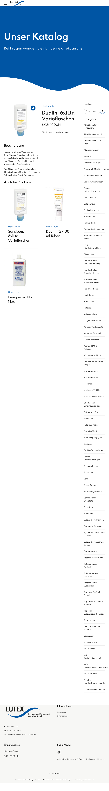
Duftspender (89, 204)
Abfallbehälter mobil (93, 134)
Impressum (61, 712)
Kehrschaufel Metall (92, 333)
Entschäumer (89, 216)
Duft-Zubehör (90, 197)
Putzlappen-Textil (91, 412)
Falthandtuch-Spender (94, 229)
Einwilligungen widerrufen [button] (84, 780)
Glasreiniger (89, 254)
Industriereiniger (91, 314)
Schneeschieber (91, 466)
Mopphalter (89, 383)
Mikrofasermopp (91, 371)
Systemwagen (90, 551)
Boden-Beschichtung (93, 175)
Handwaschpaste (91, 288)
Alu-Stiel (87, 156)
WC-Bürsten (89, 648)
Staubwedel (89, 513)
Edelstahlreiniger (91, 210)
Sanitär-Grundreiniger (93, 450)
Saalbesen (88, 444)
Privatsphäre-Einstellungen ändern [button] (27, 780)
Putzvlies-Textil (90, 431)
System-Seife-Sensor (93, 526)
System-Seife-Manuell (94, 520)
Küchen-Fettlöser (91, 339)
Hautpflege (89, 295)
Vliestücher (89, 636)
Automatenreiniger (92, 162)
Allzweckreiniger (91, 150)
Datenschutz (62, 716)
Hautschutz (48, 106)
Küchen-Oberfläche (92, 355)
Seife (86, 478)
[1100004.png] (59, 204)
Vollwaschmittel (91, 642)
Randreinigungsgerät (93, 437)
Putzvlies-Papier (91, 425)
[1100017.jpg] (21, 204)
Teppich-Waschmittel (93, 557)
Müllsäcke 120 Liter (92, 390)
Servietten (88, 507)
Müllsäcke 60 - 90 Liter (94, 396)
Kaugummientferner (92, 320)
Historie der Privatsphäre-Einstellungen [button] (57, 780)
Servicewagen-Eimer (93, 491)
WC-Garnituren (91, 673)
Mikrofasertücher (91, 377)
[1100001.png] (21, 270)
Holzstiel (87, 307)
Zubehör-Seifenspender (94, 689)
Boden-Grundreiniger (93, 181)
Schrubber (88, 472)
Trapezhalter (89, 620)
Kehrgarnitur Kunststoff (94, 327)
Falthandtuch (90, 223)
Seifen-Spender (91, 485)
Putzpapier (88, 418)
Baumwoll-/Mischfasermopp (96, 169)
